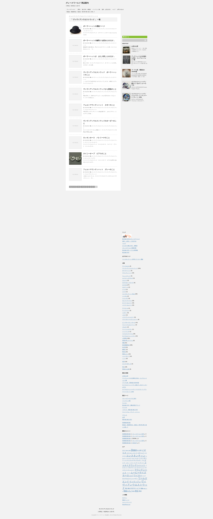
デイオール (125, 308)
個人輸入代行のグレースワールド (131, 239)
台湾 (123, 417)
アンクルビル (125, 266)
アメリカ (124, 407)
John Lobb (128, 450)
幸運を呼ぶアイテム (127, 340)
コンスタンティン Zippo (128, 294)
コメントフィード (127, 502)
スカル (132, 458)
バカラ (124, 315)
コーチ (124, 291)
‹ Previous (83, 186)
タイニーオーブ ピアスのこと (94, 153)
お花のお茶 (134, 46)
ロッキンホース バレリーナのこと (96, 138)
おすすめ (124, 285)
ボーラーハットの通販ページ (94, 26)
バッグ (135, 462)
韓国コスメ (125, 354)
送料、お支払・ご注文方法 (129, 241)
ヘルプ (113, 9)
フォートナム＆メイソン (128, 324)
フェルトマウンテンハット (91, 109)
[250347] (134, 443)
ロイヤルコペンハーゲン (128, 336)
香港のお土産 (125, 369)
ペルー (135, 467)
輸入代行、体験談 (86, 9)
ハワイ (131, 462)
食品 (133, 491)
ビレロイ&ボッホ (126, 363)
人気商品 (124, 338)
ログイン (124, 497)
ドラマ (125, 460)
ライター (124, 403)
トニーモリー (125, 356)
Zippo (134, 450)
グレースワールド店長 (138, 434)
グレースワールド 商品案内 (77, 3)
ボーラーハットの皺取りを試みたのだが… (99, 40)
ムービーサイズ (138, 472)
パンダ (139, 462)
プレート (131, 467)
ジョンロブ (125, 298)
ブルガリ (124, 327)
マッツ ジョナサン (127, 329)
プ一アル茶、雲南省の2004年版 (130, 382)
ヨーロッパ (127, 475)
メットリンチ (125, 331)
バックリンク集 (96, 9)
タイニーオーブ (88, 158)
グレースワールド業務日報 (129, 248)
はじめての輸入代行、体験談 (129, 245)
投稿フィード (125, 500)
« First (78, 186)
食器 (123, 361)
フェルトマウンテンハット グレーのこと (99, 169)
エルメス (124, 280)
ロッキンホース (93, 142)
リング (144, 475)
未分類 (124, 347)
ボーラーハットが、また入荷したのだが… (99, 56)
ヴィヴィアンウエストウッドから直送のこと (99, 89)
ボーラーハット (95, 28)
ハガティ (124, 312)
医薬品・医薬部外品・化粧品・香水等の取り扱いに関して (81, 11)
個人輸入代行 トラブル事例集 (130, 250)
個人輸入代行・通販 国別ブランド (131, 405)
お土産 (139, 450)
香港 (140, 491)
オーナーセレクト (127, 303)
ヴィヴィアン (102, 28)
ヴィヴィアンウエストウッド (105, 43)
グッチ (124, 289)
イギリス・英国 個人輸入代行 (130, 409)
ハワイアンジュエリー (128, 317)
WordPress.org (126, 504)
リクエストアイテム (127, 333)
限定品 (124, 351)
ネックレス (130, 460)
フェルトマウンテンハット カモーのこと (99, 105)
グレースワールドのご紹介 (129, 398)
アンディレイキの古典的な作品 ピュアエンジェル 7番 (138, 58)
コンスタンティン (135, 455)
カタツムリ (140, 453)
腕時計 (124, 349)
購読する (126, 37)
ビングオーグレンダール (128, 322)
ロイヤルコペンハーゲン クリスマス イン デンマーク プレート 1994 (139, 95)
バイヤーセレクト (127, 305)
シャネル (124, 296)
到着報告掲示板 (126, 422)
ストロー (137, 458)
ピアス (93, 158)
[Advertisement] (134, 24)
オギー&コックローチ (128, 282)
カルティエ (125, 287)
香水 (123, 367)
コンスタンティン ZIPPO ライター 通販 (132, 259)
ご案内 (78, 9)
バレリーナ (87, 142)
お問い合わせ (120, 9)
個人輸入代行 (125, 252)
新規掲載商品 (125, 345)
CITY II (123, 450)
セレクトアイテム (127, 300)
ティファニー (125, 310)
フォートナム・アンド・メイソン (131, 412)
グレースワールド (71, 9)
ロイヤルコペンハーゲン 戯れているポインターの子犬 (138, 83)
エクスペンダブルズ (127, 278)
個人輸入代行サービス (132, 488)
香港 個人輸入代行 (127, 419)
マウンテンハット (127, 273)
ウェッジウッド (126, 276)
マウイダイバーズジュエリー (129, 319)
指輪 (123, 342)
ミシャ (124, 358)
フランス (124, 415)
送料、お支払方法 (106, 9)
